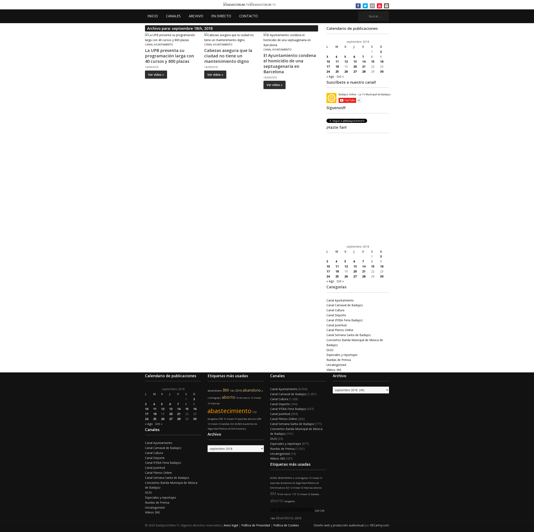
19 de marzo (243, 397)
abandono (252, 390)
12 (346, 61)
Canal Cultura (335, 310)
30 (381, 71)
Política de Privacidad (255, 525)
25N (221, 418)
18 (337, 66)
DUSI (329, 350)
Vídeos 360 (333, 370)
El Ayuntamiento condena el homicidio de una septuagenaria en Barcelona (289, 63)
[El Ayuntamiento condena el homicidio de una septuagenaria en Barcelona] (290, 40)
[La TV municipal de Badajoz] (236, 4)
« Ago (330, 76)
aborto (228, 397)
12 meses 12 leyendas (235, 418)
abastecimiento (229, 411)
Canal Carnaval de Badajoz (344, 305)
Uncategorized (336, 365)
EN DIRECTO (221, 16)
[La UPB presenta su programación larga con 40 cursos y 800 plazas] (172, 37)
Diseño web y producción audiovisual (339, 525)
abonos (252, 418)
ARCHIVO (196, 16)
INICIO (152, 16)
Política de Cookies (286, 525)
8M (226, 390)
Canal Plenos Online (339, 330)
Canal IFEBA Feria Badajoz (344, 320)
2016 (238, 390)
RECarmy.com (379, 525)
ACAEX (238, 423)
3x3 (232, 423)
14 (363, 61)
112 (254, 412)
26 (346, 71)
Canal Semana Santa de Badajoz (348, 335)
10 (328, 61)
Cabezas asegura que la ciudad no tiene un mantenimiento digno (228, 56)
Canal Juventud (336, 325)
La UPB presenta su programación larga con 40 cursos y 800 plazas (169, 56)
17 (328, 66)
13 (355, 61)
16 (381, 61)
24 (328, 71)
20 (355, 66)
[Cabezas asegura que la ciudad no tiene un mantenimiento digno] (231, 37)
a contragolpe (300, 478)
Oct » (340, 76)
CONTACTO (248, 16)
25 (337, 71)
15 (372, 61)
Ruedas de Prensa (338, 360)
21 (363, 66)
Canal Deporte (336, 315)
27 (355, 71)
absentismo (215, 390)
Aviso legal (231, 525)
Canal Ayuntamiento (159, 44)
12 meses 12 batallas (218, 423)
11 (337, 61)
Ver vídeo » (156, 75)
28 (363, 71)
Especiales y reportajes (342, 355)
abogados (213, 418)
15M (232, 390)
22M (259, 418)
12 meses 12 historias (301, 487)
